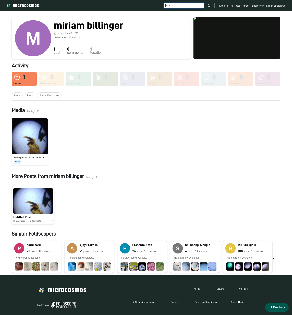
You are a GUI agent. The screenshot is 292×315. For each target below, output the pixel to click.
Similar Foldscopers (49, 95)
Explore (223, 5)
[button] (33, 205)
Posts (30, 95)
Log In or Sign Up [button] (276, 5)
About (246, 5)
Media (17, 95)
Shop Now (258, 5)
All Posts (235, 5)
